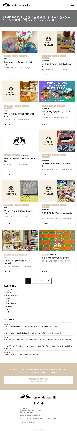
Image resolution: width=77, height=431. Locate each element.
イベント (8, 301)
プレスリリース (10, 290)
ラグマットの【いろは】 (12, 295)
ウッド (7, 312)
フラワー (8, 309)
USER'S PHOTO (11, 304)
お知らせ (8, 293)
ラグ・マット (9, 306)
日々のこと (9, 298)
